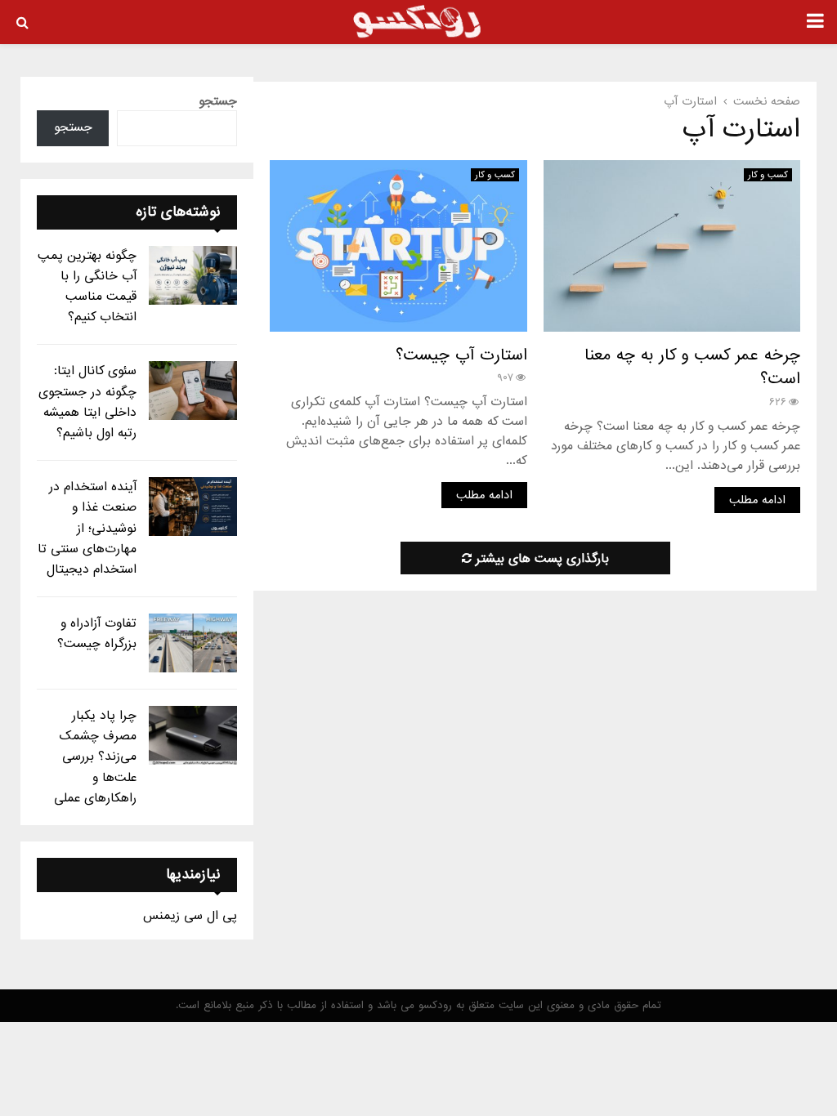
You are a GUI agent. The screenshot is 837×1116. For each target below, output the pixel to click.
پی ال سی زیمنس (190, 915)
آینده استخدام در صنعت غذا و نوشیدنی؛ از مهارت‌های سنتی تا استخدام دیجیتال (87, 528)
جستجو (218, 101)
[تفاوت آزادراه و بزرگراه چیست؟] (193, 643)
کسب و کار (768, 174)
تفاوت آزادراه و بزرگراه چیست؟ (97, 634)
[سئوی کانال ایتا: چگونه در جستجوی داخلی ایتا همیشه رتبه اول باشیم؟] (193, 390)
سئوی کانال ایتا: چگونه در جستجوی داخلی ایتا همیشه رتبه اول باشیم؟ (87, 402)
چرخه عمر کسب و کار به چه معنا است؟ (692, 367)
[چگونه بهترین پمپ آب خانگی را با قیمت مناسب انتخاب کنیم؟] (193, 275)
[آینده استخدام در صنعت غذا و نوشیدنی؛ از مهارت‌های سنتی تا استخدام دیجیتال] (193, 506)
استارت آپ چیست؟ (461, 355)
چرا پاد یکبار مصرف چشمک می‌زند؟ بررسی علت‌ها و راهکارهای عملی (95, 757)
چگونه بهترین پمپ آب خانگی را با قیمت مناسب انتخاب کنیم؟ (87, 287)
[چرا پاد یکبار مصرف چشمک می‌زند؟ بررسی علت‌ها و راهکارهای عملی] (193, 735)
